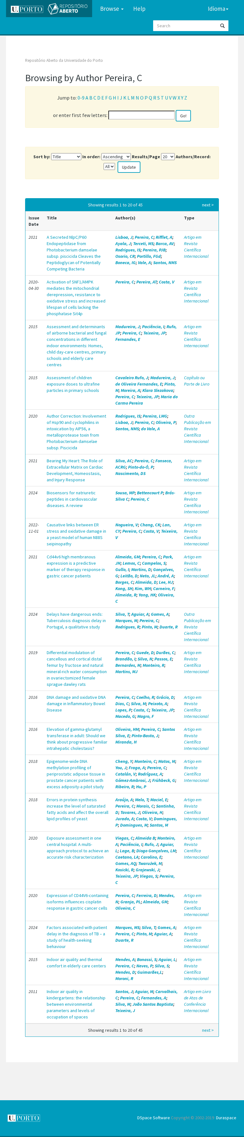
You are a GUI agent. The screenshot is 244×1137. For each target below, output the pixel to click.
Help (139, 8)
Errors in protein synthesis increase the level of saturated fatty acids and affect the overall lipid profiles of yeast (77, 809)
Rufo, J (151, 844)
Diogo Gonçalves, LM (156, 851)
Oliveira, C (125, 908)
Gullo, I (122, 569)
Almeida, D (146, 582)
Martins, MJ (126, 671)
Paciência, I (153, 326)
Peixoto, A (157, 703)
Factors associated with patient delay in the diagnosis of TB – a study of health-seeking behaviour (77, 937)
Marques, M (126, 620)
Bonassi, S (146, 959)
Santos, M (159, 825)
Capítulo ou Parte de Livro (196, 381)
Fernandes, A (153, 998)
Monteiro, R (153, 665)
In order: (91, 156)
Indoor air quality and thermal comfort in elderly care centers (76, 963)
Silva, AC (123, 461)
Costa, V (166, 282)
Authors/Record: (193, 156)
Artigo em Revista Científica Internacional (196, 246)
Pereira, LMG (155, 416)
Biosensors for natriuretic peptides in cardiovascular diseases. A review (72, 499)
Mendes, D (125, 972)
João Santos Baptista (152, 1004)
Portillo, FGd (149, 256)
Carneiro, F (163, 588)
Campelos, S (154, 563)
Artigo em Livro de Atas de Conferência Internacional (197, 1001)
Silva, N (145, 659)
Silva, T (122, 614)
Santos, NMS (165, 262)
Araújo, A (124, 799)
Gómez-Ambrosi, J (132, 780)
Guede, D (145, 652)
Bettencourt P (150, 493)
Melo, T (141, 799)
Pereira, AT (146, 282)
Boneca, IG (125, 262)
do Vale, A (150, 429)
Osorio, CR (125, 256)
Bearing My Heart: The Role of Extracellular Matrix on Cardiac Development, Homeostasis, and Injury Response (75, 470)
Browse (110, 8)
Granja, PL (130, 902)
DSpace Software (153, 1118)
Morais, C (145, 806)
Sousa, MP (125, 493)
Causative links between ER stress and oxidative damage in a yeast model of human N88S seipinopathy (76, 534)
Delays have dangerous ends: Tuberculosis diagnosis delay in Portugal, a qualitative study (76, 620)
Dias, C (122, 703)
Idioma (216, 8)
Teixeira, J (125, 1010)
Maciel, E (158, 799)
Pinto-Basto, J (145, 735)
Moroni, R (124, 978)
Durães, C (165, 652)
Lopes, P (123, 710)
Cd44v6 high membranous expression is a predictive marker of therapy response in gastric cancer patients (76, 566)
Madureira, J (127, 326)
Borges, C (124, 582)
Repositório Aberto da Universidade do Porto (64, 60)
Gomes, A (160, 614)
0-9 (81, 97)
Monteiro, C (145, 761)
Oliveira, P (166, 422)
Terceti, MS (143, 243)
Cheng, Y (123, 761)
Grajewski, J (147, 870)
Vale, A (144, 262)
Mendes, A (125, 959)
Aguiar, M (144, 991)
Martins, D (141, 569)
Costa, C (141, 710)
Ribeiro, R (124, 786)
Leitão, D (129, 576)
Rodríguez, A (150, 774)
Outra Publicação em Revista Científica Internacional (197, 428)
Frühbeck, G (163, 780)
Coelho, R (145, 697)
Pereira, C (144, 237)
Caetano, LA (127, 857)
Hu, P (141, 786)
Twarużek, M (150, 863)
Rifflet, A (164, 237)
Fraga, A (137, 767)
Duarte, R (168, 627)
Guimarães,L (149, 972)
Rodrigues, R (127, 627)
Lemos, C (131, 563)
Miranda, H (126, 742)
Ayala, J (123, 243)
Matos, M (166, 761)
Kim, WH (143, 588)
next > (208, 205)
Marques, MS (127, 927)
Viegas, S (148, 876)
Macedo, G (125, 716)
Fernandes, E (127, 339)
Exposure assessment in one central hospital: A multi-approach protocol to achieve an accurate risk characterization (78, 847)
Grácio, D (165, 697)
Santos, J (124, 991)
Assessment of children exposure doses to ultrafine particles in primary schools (73, 384)
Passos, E (163, 659)
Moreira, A (130, 390)
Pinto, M (149, 627)
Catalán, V (125, 774)
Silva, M (138, 703)
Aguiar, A (140, 614)
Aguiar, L (167, 959)
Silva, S (162, 966)
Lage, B (127, 851)
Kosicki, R (124, 870)
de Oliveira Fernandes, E (138, 384)
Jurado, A (124, 819)
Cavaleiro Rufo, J (131, 377)
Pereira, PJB (154, 250)
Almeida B (145, 838)
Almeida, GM (127, 557)
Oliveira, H (152, 812)
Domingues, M (133, 825)
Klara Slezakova (157, 390)
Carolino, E (151, 857)
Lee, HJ (166, 582)
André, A (166, 576)
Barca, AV (165, 243)
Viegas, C (124, 838)
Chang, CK (150, 525)
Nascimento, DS (130, 473)
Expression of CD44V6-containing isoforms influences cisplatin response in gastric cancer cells (78, 902)
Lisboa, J (123, 237)
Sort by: (41, 156)
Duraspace (226, 1118)
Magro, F (145, 716)
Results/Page (146, 156)
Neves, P (144, 966)
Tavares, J (130, 812)
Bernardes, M (127, 665)
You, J (120, 767)
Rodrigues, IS (127, 250)
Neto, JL (147, 576)
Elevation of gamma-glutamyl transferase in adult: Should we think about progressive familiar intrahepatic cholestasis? (77, 738)
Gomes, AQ (125, 863)
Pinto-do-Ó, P (140, 467)
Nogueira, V (126, 525)
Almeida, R (125, 595)
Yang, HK (147, 595)
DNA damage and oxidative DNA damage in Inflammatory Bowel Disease (76, 703)
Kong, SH (123, 588)
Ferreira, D (146, 895)
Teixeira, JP (154, 333)
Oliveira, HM (127, 729)
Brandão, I (125, 659)
